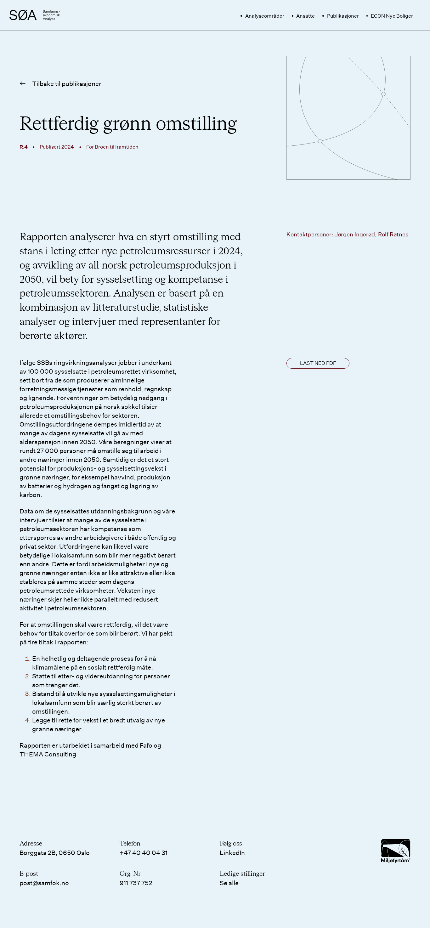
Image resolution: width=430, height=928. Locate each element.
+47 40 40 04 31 (143, 852)
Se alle (229, 883)
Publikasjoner (343, 15)
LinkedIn (232, 852)
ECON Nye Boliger (392, 15)
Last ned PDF (318, 362)
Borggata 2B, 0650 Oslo (55, 852)
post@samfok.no (44, 883)
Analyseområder (264, 15)
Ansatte (305, 15)
